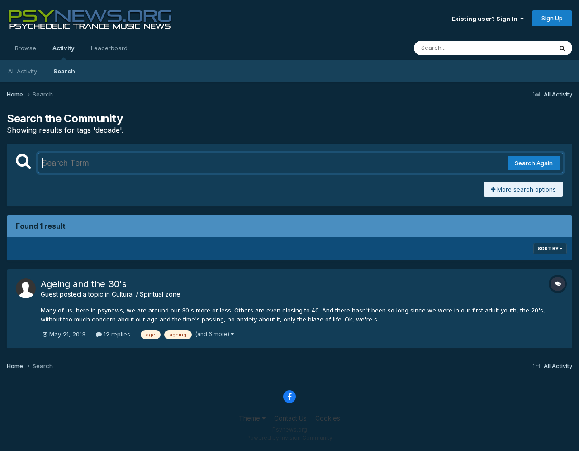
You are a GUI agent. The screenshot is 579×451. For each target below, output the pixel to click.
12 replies (116, 334)
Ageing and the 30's (84, 283)
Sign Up (552, 18)
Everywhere (524, 47)
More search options (525, 189)
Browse (25, 48)
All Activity (22, 71)
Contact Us (290, 418)
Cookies (327, 418)
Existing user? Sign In (485, 18)
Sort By (549, 248)
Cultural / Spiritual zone (146, 294)
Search (64, 71)
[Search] (562, 48)
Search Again (534, 163)
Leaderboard (109, 48)
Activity (63, 48)
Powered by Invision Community (289, 437)
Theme (250, 418)
